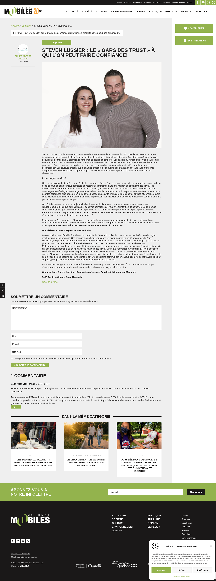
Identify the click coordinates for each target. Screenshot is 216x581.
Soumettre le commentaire (30, 365)
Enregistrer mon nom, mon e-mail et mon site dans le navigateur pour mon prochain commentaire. (63, 358)
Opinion (186, 12)
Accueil (119, 2)
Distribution (137, 2)
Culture (102, 12)
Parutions (148, 2)
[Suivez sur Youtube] (18, 541)
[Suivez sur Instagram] (23, 541)
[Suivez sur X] (28, 541)
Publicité (156, 2)
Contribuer (166, 2)
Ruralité (171, 12)
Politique (155, 12)
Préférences (202, 570)
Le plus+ (26, 25)
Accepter (161, 570)
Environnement (121, 12)
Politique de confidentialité (181, 576)
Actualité (71, 12)
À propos (127, 2)
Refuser (181, 570)
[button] (211, 546)
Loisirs (140, 12)
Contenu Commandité (91, 455)
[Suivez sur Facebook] (13, 541)
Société (87, 12)
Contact (190, 2)
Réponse (16, 407)
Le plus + (201, 12)
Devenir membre (178, 2)
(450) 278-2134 (50, 282)
